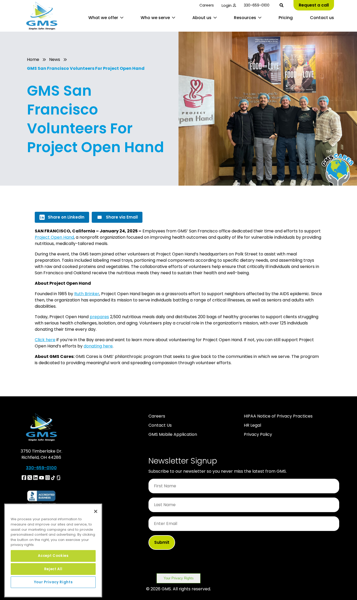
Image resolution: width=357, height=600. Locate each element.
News (54, 59)
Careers (206, 5)
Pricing (286, 18)
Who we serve (155, 18)
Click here (45, 340)
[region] (53, 550)
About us (201, 18)
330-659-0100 (256, 5)
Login (227, 5)
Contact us (322, 18)
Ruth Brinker (86, 294)
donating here (98, 346)
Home (33, 59)
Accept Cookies (53, 555)
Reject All (53, 568)
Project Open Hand (54, 237)
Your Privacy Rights (179, 578)
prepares (99, 317)
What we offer (103, 18)
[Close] (95, 511)
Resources (245, 18)
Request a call (314, 5)
